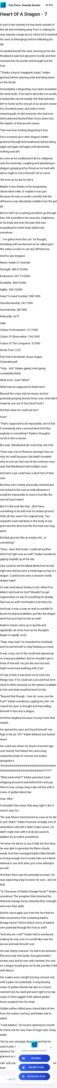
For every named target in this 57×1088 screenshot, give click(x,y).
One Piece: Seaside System (24, 5)
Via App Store (36, 1067)
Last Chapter (14, 1079)
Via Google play (36, 1076)
